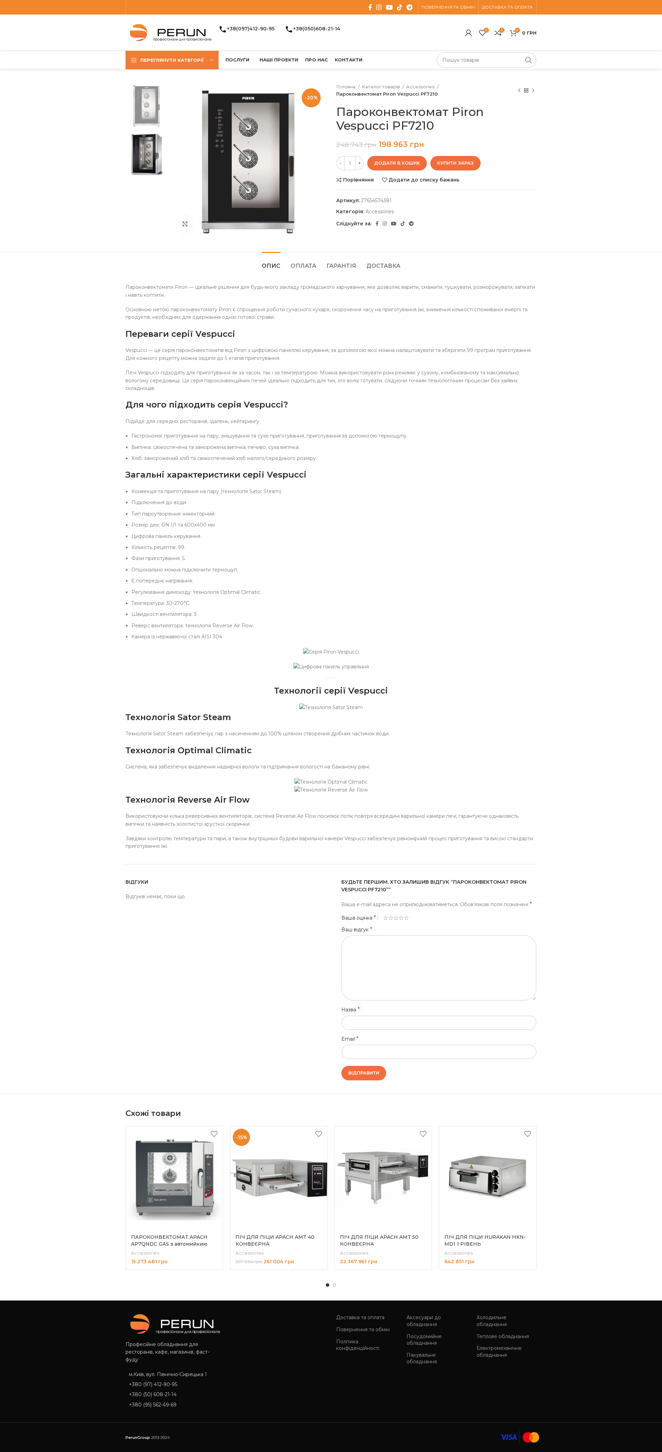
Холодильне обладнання (492, 1320)
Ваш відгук (356, 929)
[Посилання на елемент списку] (173, 1384)
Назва (350, 1009)
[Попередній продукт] (519, 90)
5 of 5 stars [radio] (406, 917)
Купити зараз (455, 163)
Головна (346, 86)
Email (350, 1039)
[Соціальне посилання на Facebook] (370, 7)
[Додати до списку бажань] (214, 1134)
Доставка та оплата (360, 1317)
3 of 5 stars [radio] (396, 917)
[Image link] (173, 1324)
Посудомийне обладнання (424, 1339)
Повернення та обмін (363, 1329)
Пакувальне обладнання (422, 1358)
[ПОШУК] (528, 60)
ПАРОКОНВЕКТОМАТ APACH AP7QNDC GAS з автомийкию (169, 1240)
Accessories (420, 86)
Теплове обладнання (503, 1336)
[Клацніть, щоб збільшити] (184, 224)
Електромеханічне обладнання (499, 1351)
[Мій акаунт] (468, 33)
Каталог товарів (381, 86)
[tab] (271, 262)
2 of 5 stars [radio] (390, 917)
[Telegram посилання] (409, 7)
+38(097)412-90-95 (250, 29)
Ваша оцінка (358, 918)
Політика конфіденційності (357, 1345)
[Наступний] (533, 90)
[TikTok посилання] (399, 7)
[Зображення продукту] (487, 1178)
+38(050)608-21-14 (316, 29)
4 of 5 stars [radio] (401, 917)
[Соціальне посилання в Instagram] (379, 7)
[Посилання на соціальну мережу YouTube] (389, 7)
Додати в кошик (397, 163)
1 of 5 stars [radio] (385, 917)
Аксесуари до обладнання (424, 1320)
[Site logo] (169, 32)
